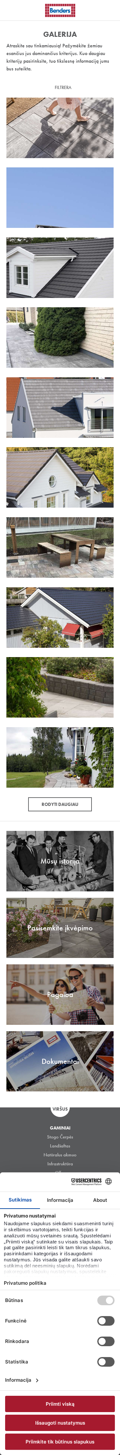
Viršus (60, 1109)
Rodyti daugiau (60, 804)
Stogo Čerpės (60, 1137)
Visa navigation (13, 10)
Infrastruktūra (60, 1164)
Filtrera (63, 87)
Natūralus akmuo (60, 1155)
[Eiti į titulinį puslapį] (60, 10)
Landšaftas (60, 1146)
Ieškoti (110, 9)
